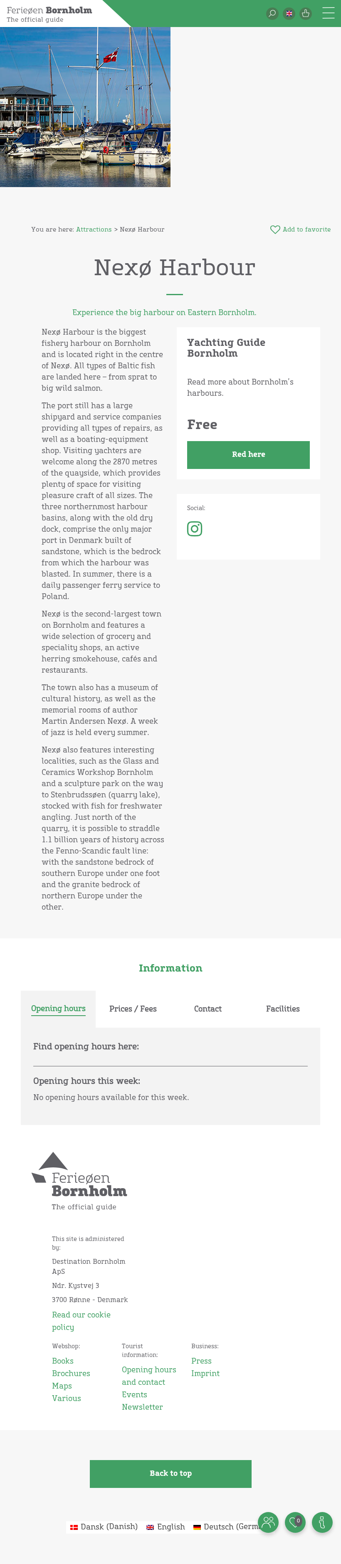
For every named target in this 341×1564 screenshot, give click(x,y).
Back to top (171, 1474)
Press (201, 1361)
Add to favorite (307, 230)
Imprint (205, 1374)
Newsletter (142, 1407)
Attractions (94, 230)
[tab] (58, 1009)
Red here (248, 455)
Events (134, 1395)
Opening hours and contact (149, 1376)
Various (66, 1399)
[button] (289, 13)
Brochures (71, 1374)
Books (63, 1361)
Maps (62, 1386)
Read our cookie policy (81, 1322)
